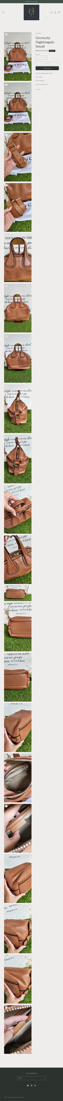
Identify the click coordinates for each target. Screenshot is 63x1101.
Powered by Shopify (19, 1097)
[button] (3, 12)
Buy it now (47, 68)
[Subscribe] (44, 1078)
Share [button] (39, 89)
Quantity (38, 54)
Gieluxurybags (11, 1097)
